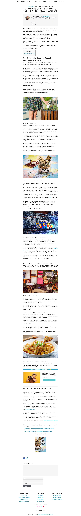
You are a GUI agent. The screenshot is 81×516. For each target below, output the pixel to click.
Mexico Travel (40, 499)
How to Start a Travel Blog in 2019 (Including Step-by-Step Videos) (38, 431)
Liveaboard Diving (24, 499)
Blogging (50, 1)
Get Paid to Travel (57, 497)
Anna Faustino (45, 16)
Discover (55, 1)
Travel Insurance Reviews (24, 497)
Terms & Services (46, 514)
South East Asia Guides (24, 501)
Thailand (50, 197)
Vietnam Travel (40, 501)
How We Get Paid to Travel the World (32, 429)
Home (29, 6)
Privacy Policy (51, 514)
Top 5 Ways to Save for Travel (29, 53)
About (36, 1)
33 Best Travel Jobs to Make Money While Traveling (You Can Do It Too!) (39, 428)
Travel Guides (45, 1)
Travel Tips (32, 6)
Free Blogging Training (57, 499)
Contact (60, 1)
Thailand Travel (40, 497)
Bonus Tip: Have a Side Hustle (29, 54)
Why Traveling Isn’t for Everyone (51, 420)
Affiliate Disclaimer (41, 514)
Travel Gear (40, 1)
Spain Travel (40, 495)
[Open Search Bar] (63, 1)
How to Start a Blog (57, 495)
